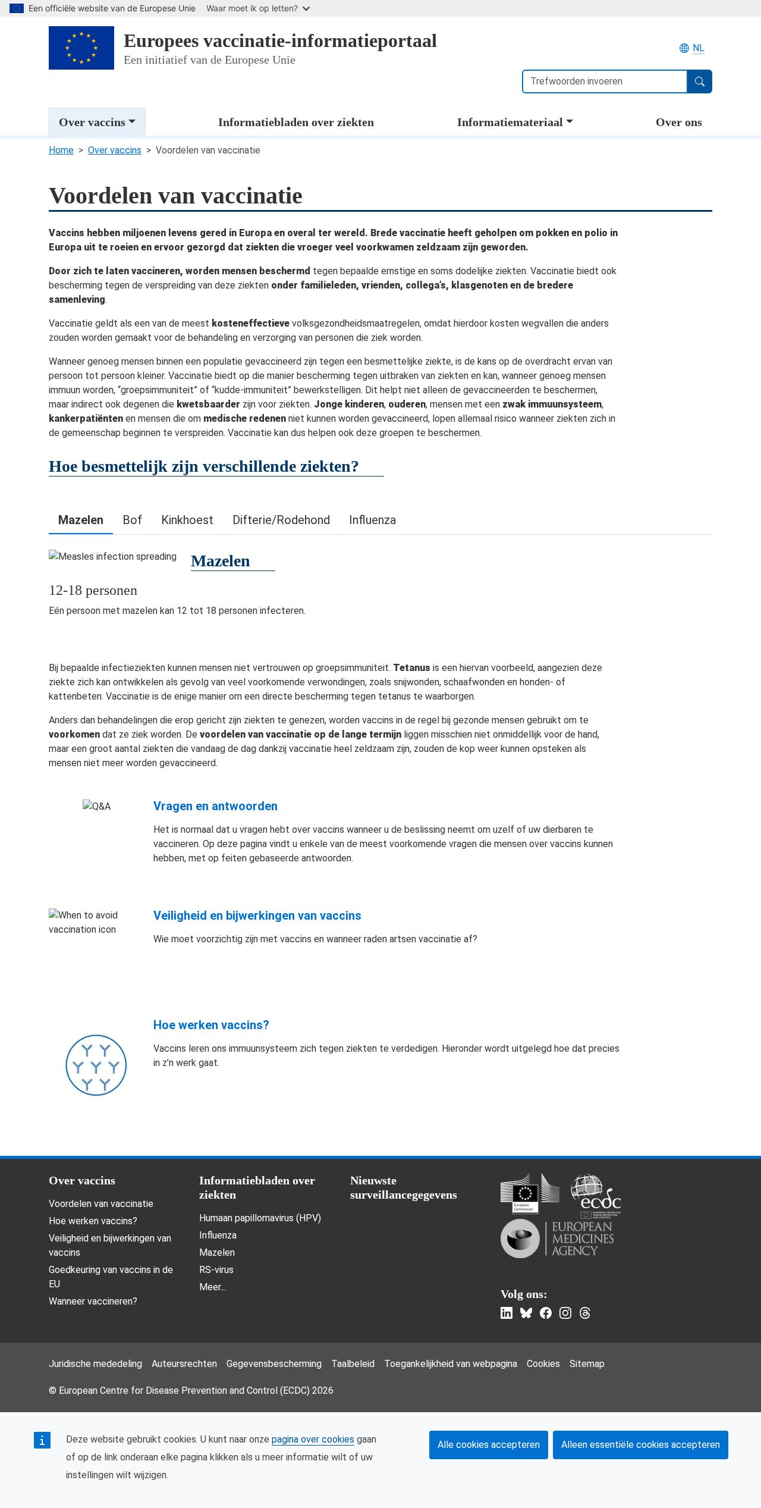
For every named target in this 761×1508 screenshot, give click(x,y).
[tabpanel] (380, 583)
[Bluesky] (526, 1313)
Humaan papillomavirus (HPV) (260, 1218)
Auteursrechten (184, 1363)
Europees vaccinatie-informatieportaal (280, 40)
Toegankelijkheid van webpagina (450, 1363)
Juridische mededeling (95, 1363)
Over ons (679, 121)
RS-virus (216, 1269)
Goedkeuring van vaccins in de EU (111, 1277)
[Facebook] (546, 1313)
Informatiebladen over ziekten (296, 121)
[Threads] (585, 1313)
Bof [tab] (132, 520)
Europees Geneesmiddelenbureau (557, 1238)
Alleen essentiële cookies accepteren (640, 1444)
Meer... (212, 1287)
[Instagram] (565, 1313)
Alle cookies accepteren (489, 1444)
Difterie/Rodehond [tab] (281, 520)
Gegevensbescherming (274, 1363)
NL (699, 48)
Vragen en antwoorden (215, 806)
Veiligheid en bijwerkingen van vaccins (257, 915)
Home (61, 150)
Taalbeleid (353, 1363)
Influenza (218, 1235)
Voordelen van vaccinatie (101, 1203)
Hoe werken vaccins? (211, 1025)
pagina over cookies (313, 1439)
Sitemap (587, 1363)
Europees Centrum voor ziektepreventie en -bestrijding (595, 1196)
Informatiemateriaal (510, 121)
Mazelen (217, 1252)
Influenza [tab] (372, 520)
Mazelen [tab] (80, 520)
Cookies (543, 1363)
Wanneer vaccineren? (93, 1301)
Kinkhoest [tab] (187, 520)
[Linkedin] (506, 1313)
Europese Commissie (530, 1193)
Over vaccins (92, 121)
